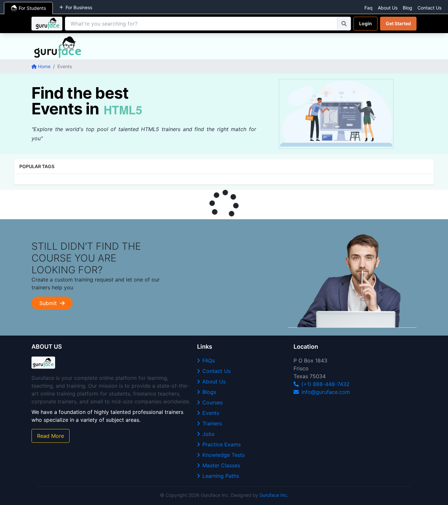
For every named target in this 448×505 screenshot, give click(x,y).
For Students (32, 8)
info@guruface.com (325, 392)
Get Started (398, 23)
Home (44, 66)
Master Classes (221, 465)
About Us (387, 7)
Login (365, 23)
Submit (49, 303)
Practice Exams (221, 444)
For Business (79, 7)
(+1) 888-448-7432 (325, 384)
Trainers (212, 423)
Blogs (209, 392)
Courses (212, 402)
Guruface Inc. (273, 495)
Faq (368, 7)
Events (210, 413)
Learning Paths (220, 476)
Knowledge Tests (223, 455)
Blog (407, 7)
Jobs (208, 434)
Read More (50, 436)
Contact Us (429, 7)
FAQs (208, 360)
